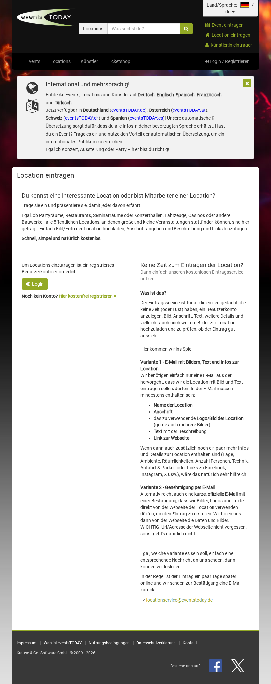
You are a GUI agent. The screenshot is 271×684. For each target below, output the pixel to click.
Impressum (27, 643)
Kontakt (190, 643)
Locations (60, 61)
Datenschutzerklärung (156, 643)
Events (33, 61)
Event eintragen (227, 25)
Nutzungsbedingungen (109, 643)
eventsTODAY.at (189, 110)
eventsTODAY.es (146, 118)
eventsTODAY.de (128, 110)
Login (37, 284)
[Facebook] (216, 666)
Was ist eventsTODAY (63, 643)
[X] (238, 666)
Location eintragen (230, 35)
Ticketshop (119, 61)
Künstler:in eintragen (231, 44)
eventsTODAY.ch (82, 118)
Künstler (89, 61)
